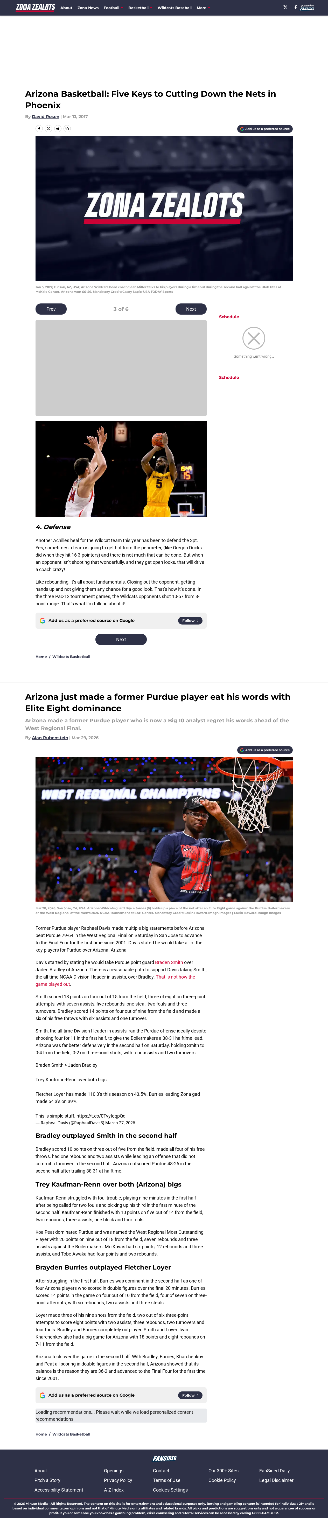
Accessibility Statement (58, 1490)
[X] (285, 7)
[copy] (67, 128)
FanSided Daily (274, 1470)
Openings (113, 1470)
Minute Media (37, 1504)
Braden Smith (169, 962)
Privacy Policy (118, 1480)
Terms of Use (166, 1480)
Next (191, 309)
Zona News (88, 7)
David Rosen (45, 116)
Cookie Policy (222, 1480)
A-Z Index (114, 1490)
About (66, 7)
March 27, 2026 (120, 1123)
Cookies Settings (170, 1490)
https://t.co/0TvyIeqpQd (100, 1116)
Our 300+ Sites (223, 1470)
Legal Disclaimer (276, 1480)
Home (41, 656)
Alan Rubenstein (50, 737)
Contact (161, 1470)
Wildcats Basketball (71, 656)
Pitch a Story (47, 1480)
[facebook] (296, 7)
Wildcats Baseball (175, 7)
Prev (51, 309)
